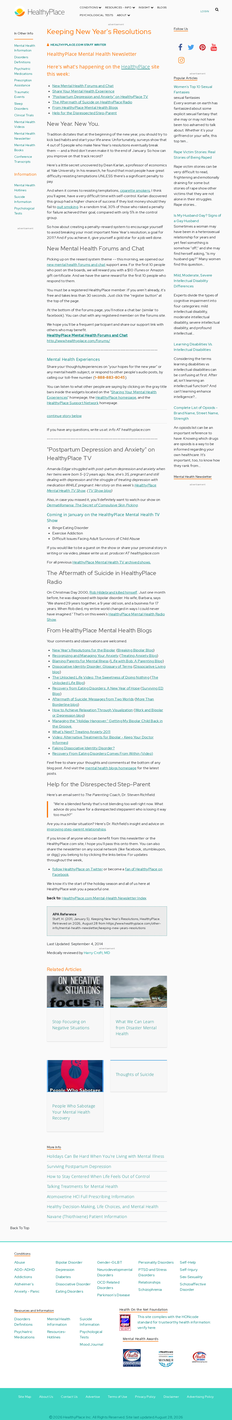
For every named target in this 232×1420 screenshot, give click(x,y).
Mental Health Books (24, 147)
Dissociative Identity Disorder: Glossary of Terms (92, 666)
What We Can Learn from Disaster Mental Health (136, 1027)
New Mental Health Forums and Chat (83, 85)
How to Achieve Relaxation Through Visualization (92, 710)
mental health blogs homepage (110, 768)
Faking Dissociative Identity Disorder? (83, 748)
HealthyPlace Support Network (73, 403)
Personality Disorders (156, 1262)
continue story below (64, 415)
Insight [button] (145, 7)
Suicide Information (22, 199)
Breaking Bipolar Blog (135, 650)
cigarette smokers (135, 190)
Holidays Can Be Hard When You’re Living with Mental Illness (105, 1156)
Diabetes (63, 1276)
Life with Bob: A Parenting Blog (136, 661)
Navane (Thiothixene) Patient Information (87, 1216)
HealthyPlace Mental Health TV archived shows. (111, 562)
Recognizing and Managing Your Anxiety (85, 655)
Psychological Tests (96, 15)
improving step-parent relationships (76, 829)
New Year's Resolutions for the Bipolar (83, 650)
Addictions (23, 1276)
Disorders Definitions (22, 59)
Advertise (93, 1397)
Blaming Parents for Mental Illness (80, 661)
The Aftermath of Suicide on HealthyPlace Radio (92, 102)
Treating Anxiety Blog (139, 655)
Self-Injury (189, 1269)
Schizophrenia (150, 1289)
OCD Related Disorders (108, 1285)
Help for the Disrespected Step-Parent (84, 113)
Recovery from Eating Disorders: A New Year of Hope (96, 688)
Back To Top (19, 1228)
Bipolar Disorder (69, 1262)
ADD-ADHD (24, 1269)
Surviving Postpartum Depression (79, 1166)
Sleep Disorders (21, 106)
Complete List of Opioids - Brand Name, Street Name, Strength (196, 413)
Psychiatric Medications (23, 71)
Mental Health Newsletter (24, 136)
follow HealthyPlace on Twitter (77, 869)
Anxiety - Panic (26, 1291)
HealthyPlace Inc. (77, 1417)
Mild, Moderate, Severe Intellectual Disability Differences (193, 281)
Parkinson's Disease (113, 1295)
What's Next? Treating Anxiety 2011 (81, 731)
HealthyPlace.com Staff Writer (78, 45)
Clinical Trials (24, 115)
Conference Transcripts (23, 159)
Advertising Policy (200, 1397)
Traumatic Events (21, 94)
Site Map (24, 1397)
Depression (65, 1269)
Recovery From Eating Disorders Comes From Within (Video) (102, 753)
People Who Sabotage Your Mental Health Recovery (73, 1112)
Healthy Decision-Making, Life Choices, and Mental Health (102, 1206)
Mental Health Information (24, 48)
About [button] (122, 15)
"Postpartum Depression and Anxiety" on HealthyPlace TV (100, 96)
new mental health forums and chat (76, 264)
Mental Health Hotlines (24, 187)
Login (205, 11)
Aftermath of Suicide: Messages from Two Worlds (93, 699)
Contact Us (69, 1397)
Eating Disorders (69, 1291)
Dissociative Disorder (73, 1284)
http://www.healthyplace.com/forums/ (78, 340)
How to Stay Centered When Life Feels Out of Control (98, 1176)
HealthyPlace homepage (116, 397)
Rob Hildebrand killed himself (113, 592)
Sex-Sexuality (191, 1276)
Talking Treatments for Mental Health (82, 1186)
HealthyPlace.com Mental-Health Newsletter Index (104, 898)
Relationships (149, 1282)
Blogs (162, 7)
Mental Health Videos (24, 124)
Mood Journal (91, 1344)
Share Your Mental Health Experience (83, 91)
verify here (146, 1327)
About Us (46, 1397)
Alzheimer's (24, 1284)
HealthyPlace (135, 66)
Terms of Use (117, 1397)
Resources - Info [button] (118, 7)
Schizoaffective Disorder (193, 1287)
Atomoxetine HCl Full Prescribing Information (91, 1196)
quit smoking (67, 206)
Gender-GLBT (109, 1262)
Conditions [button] (89, 7)
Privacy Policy (145, 1397)
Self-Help (188, 1262)
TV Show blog (100, 490)
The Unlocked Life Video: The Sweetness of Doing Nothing (100, 677)
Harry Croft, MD (97, 952)
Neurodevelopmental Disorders (115, 1272)
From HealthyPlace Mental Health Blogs (85, 107)
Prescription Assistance (23, 82)
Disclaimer (171, 1397)
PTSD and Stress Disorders (152, 1272)
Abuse (19, 1262)
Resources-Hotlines (56, 1334)
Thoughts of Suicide (135, 1074)
